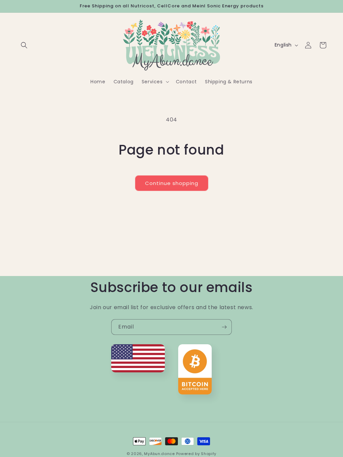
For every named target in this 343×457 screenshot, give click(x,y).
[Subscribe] (224, 327)
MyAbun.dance (159, 453)
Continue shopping (171, 183)
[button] (24, 45)
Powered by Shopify (196, 453)
